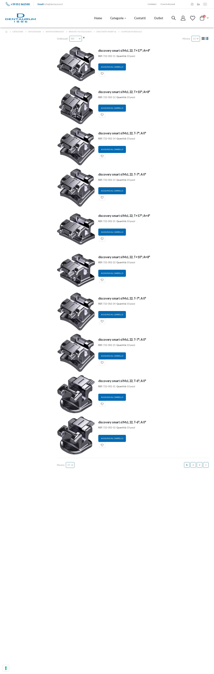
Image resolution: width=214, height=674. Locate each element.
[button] (102, 73)
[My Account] (183, 18)
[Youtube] (205, 4)
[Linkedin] (198, 4)
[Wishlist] (192, 18)
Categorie (17, 32)
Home (6, 31)
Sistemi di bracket (55, 32)
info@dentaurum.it (53, 4)
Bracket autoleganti (80, 32)
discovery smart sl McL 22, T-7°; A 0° (122, 133)
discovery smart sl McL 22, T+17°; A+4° (124, 50)
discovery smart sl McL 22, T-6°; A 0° (122, 381)
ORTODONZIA (34, 32)
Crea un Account (167, 4)
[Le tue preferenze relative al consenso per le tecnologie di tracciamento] (6, 668)
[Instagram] (192, 4)
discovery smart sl (106, 32)
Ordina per (62, 38)
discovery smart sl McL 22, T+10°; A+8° (124, 92)
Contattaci (152, 4)
